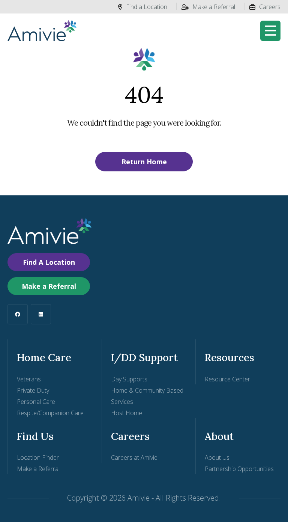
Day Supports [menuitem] (129, 379)
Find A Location (49, 262)
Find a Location (146, 7)
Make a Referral (213, 7)
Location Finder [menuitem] (38, 457)
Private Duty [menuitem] (33, 390)
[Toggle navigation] (270, 31)
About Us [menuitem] (217, 457)
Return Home (144, 161)
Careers (269, 7)
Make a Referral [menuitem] (38, 469)
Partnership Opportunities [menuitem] (239, 469)
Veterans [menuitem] (29, 379)
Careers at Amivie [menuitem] (134, 457)
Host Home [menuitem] (126, 413)
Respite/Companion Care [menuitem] (50, 413)
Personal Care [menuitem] (36, 402)
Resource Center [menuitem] (227, 379)
